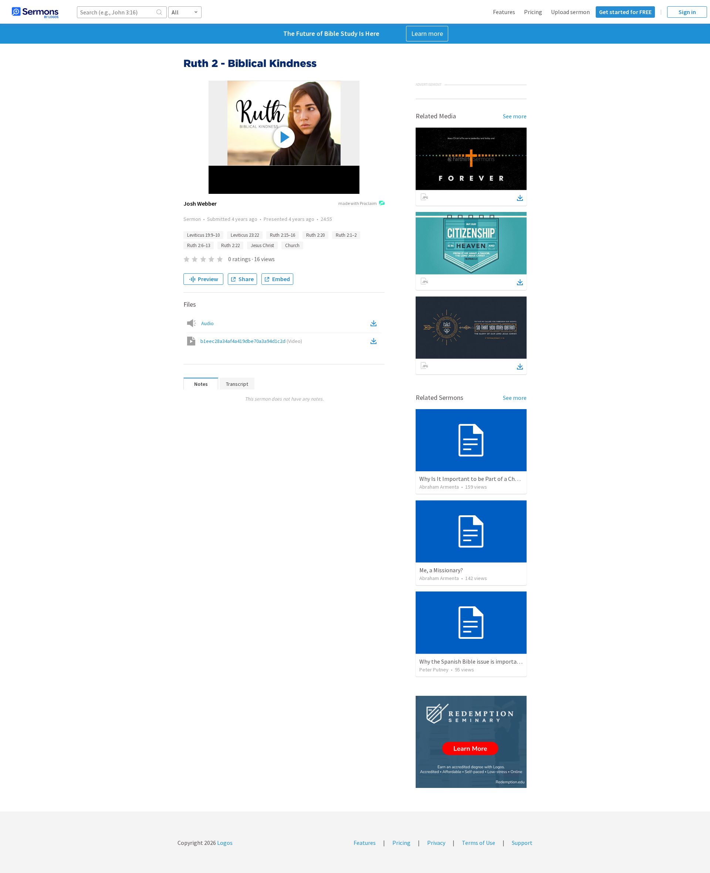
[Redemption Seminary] (471, 742)
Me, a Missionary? (441, 570)
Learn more (427, 33)
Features (504, 12)
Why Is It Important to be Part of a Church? (473, 478)
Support (522, 842)
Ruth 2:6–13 (198, 245)
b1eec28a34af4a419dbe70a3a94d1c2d (251, 341)
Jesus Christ (262, 245)
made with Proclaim (357, 203)
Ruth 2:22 (230, 245)
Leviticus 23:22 (245, 235)
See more (515, 116)
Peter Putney (434, 669)
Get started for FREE (625, 12)
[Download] (520, 198)
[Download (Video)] (375, 341)
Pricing (533, 12)
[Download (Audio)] (375, 323)
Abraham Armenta (439, 486)
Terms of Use (478, 842)
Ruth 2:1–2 (346, 235)
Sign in (687, 12)
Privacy (436, 842)
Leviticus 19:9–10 (203, 235)
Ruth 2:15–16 (282, 235)
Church (292, 245)
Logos (224, 842)
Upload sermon (570, 12)
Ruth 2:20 (315, 235)
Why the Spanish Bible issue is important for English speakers (497, 661)
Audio (207, 323)
